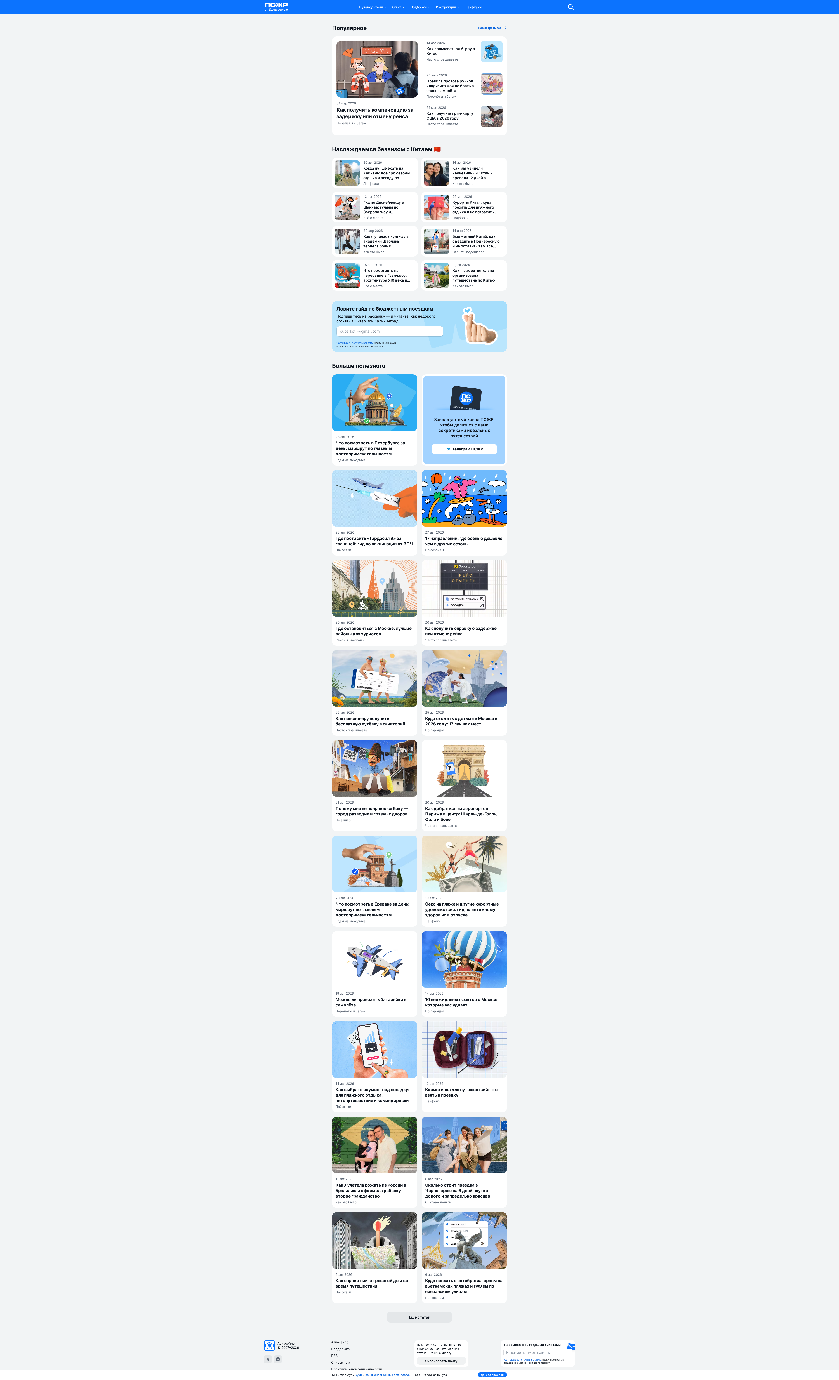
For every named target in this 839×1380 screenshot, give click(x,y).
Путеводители (371, 7)
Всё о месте (373, 218)
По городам (434, 730)
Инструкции (446, 7)
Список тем (340, 1362)
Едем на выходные (351, 460)
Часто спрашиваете (442, 59)
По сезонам (434, 550)
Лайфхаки (473, 7)
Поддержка (340, 1349)
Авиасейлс (339, 1342)
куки (358, 1375)
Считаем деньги (438, 1202)
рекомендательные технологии (388, 1375)
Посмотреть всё (490, 28)
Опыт (396, 7)
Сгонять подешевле (468, 252)
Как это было (462, 184)
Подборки (418, 7)
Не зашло (343, 820)
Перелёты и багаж (351, 123)
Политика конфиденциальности (356, 1369)
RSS (334, 1356)
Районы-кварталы (350, 640)
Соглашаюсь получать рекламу (354, 342)
